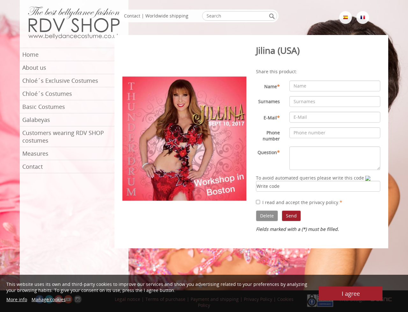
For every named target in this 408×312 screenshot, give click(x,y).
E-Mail (272, 117)
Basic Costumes (43, 106)
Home (30, 54)
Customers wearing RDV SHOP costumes (63, 136)
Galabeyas (36, 120)
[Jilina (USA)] (184, 138)
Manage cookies (49, 299)
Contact (32, 166)
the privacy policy (319, 202)
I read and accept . (302, 202)
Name (272, 86)
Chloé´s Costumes (47, 93)
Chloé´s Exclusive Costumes (60, 80)
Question (269, 152)
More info (16, 299)
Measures (35, 153)
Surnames (269, 101)
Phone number (271, 136)
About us (34, 67)
